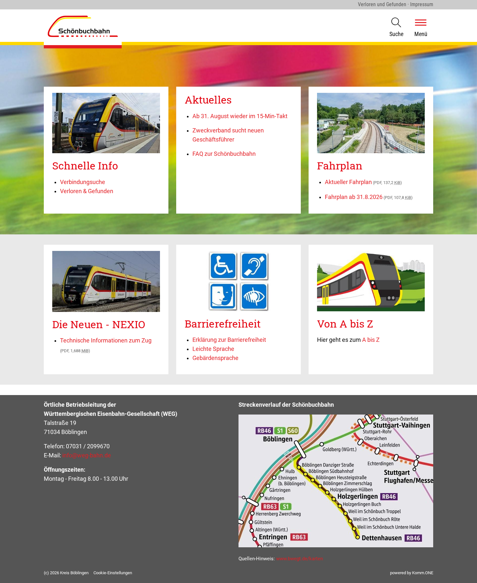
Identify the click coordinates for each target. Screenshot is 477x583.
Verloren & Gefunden (86, 191)
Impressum (421, 4)
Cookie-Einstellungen (112, 572)
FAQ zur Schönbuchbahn (224, 154)
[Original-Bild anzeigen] (106, 151)
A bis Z (371, 340)
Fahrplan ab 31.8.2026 (369, 197)
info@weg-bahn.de (86, 455)
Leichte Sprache (213, 349)
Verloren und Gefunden (382, 4)
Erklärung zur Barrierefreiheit (229, 340)
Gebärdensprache (215, 358)
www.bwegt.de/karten (299, 559)
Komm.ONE (422, 572)
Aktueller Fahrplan (363, 182)
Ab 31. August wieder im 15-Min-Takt (239, 116)
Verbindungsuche (82, 182)
